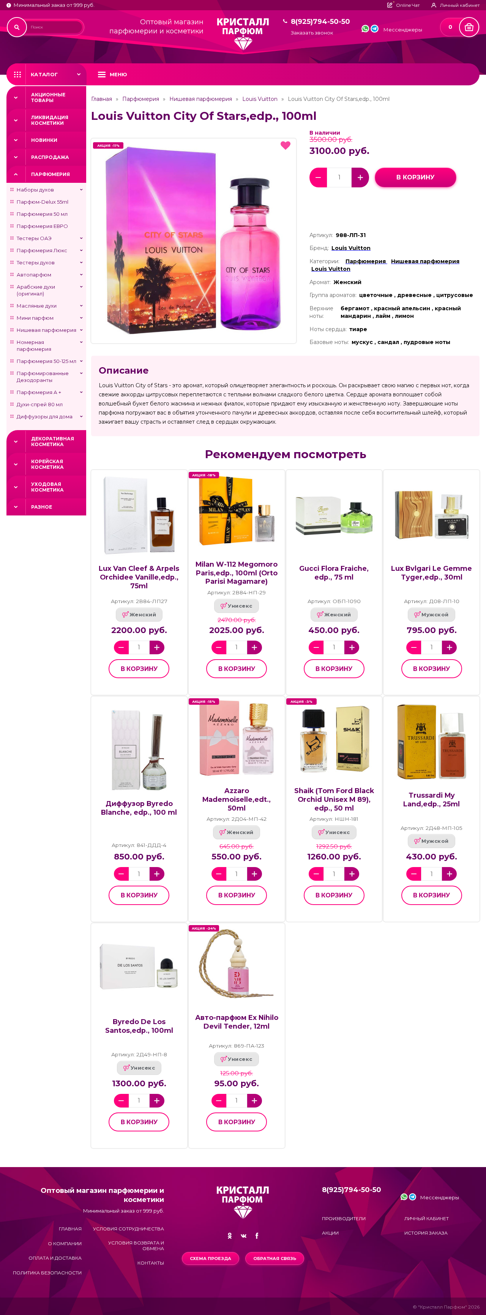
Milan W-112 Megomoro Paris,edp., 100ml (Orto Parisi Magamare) (237, 572)
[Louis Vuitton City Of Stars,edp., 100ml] (193, 240)
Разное (41, 507)
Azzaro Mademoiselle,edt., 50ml (236, 799)
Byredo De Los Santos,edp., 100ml (139, 1026)
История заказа (426, 1233)
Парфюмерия (50, 174)
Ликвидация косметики (49, 120)
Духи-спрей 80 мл (40, 404)
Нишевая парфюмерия (46, 330)
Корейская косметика (47, 464)
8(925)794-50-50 (320, 22)
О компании (65, 1243)
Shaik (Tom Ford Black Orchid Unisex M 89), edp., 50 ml (334, 799)
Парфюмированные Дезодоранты (43, 376)
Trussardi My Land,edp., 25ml (431, 799)
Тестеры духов (36, 262)
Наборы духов (35, 190)
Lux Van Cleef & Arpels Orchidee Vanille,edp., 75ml (139, 576)
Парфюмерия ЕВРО (42, 226)
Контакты (150, 1263)
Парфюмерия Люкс (42, 250)
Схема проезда (210, 1258)
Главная (101, 99)
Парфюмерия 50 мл (42, 214)
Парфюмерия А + (39, 392)
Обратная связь (274, 1258)
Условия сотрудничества (128, 1229)
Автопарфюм (34, 275)
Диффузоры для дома (45, 416)
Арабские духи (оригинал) (36, 290)
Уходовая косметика (47, 487)
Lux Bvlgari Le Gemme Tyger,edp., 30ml (431, 572)
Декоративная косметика (52, 441)
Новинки (44, 140)
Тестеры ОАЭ (34, 238)
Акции (330, 1233)
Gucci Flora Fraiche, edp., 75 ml (334, 572)
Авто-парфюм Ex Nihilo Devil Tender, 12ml (236, 1021)
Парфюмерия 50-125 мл (46, 361)
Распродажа (50, 157)
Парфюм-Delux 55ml (42, 202)
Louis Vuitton (260, 99)
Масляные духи (37, 306)
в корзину (415, 177)
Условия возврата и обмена (136, 1245)
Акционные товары (48, 97)
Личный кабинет (426, 1218)
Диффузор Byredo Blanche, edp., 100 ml (139, 808)
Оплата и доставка (55, 1258)
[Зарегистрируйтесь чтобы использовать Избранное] (285, 146)
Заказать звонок (312, 33)
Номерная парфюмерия (34, 345)
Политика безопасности (47, 1273)
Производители (344, 1218)
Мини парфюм (35, 318)
